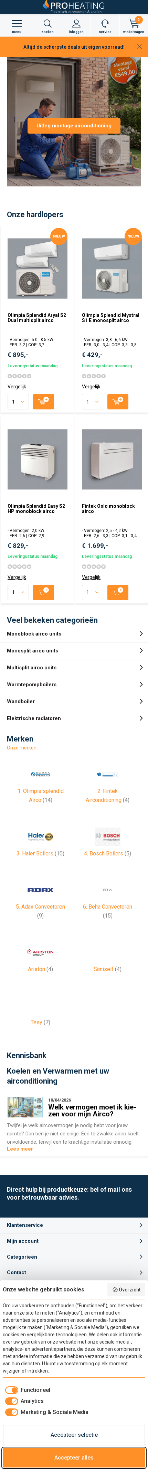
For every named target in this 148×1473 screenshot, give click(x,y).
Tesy (40, 1022)
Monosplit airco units (32, 651)
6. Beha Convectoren (107, 911)
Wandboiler (21, 701)
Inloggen (76, 32)
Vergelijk (17, 386)
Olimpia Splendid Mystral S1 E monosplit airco (110, 317)
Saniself (107, 969)
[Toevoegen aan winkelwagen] (43, 401)
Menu (16, 32)
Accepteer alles (74, 1457)
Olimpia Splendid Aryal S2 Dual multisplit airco (37, 317)
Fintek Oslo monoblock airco (108, 508)
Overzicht (129, 1289)
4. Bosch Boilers (107, 853)
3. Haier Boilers (40, 853)
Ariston (40, 969)
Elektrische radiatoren (34, 718)
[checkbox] (26, 1390)
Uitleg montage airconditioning (74, 126)
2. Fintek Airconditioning (107, 795)
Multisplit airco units (31, 668)
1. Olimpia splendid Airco (41, 795)
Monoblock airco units (34, 634)
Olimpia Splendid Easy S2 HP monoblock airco (36, 508)
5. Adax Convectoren (40, 911)
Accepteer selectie (74, 1435)
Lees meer (20, 1149)
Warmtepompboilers (31, 684)
